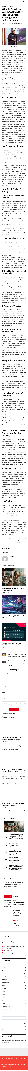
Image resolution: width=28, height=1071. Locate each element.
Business (4, 6)
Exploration (16, 920)
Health (3, 1003)
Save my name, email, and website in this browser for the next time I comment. (14, 704)
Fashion (4, 988)
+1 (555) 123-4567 (8, 948)
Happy (3, 1000)
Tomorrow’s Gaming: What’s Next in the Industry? (15, 845)
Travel (3, 1029)
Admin (4, 23)
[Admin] (5, 559)
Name (4, 686)
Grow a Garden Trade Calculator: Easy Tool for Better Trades (13, 804)
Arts (3, 965)
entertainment (18, 142)
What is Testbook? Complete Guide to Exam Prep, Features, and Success (15, 860)
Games (3, 994)
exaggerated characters (14, 126)
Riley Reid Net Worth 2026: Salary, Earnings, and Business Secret (12, 738)
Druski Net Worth (20, 58)
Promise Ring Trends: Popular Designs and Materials (17, 915)
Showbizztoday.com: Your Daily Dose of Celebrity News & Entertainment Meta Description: (16, 868)
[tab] (8, 896)
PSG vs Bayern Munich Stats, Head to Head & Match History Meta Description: (15, 852)
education (4, 979)
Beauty (3, 967)
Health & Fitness (6, 1006)
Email (4, 692)
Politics (3, 1018)
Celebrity (10, 6)
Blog (3, 970)
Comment (5, 674)
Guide (3, 997)
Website (4, 698)
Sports (3, 1023)
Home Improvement (7, 1009)
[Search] (25, 1)
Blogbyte (21, 1053)
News (3, 1015)
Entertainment (17, 910)
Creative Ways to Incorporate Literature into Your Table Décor (18, 924)
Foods (3, 991)
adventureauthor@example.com (12, 953)
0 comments (5, 25)
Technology (16, 900)
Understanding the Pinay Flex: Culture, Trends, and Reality (16, 837)
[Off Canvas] (2, 1)
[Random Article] (23, 1)
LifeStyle (4, 1012)
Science (4, 1021)
